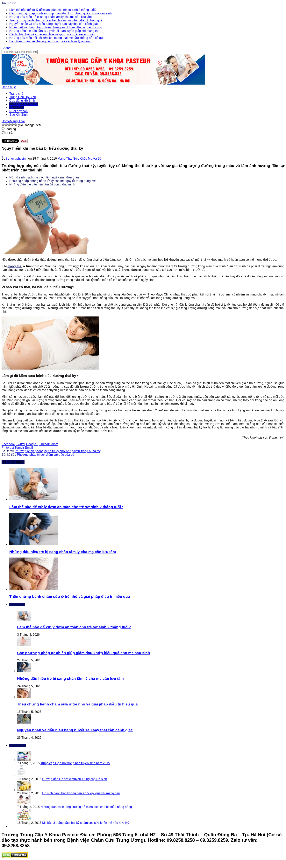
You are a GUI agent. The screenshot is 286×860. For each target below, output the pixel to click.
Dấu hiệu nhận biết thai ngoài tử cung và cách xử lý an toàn (50, 41)
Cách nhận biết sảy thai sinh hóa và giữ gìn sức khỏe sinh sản (52, 34)
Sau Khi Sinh (18, 114)
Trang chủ (16, 93)
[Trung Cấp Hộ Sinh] (103, 83)
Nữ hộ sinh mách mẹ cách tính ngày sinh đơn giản (44, 177)
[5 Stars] (15, 124)
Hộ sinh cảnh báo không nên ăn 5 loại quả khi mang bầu (81, 793)
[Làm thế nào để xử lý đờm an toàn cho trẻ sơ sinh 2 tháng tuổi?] (33, 499)
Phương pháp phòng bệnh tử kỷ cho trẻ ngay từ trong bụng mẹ (52, 181)
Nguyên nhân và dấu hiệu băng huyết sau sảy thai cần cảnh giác (53, 23)
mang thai (14, 266)
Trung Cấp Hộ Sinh (22, 97)
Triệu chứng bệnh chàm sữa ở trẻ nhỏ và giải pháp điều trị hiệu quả (55, 20)
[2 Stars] (6, 124)
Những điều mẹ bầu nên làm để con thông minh (42, 184)
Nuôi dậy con (18, 111)
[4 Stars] (12, 124)
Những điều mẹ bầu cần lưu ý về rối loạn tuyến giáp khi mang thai (54, 30)
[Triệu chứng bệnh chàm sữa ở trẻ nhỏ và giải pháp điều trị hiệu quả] (33, 589)
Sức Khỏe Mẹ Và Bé (23, 104)
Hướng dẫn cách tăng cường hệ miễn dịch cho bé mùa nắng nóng (86, 806)
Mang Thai (16, 107)
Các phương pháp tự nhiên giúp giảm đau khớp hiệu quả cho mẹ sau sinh (60, 13)
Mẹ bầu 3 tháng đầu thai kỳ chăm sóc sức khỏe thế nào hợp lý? (85, 822)
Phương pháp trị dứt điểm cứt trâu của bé (45, 454)
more (54, 444)
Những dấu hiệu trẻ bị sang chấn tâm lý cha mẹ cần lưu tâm (50, 16)
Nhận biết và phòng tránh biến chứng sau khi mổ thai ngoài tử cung (55, 27)
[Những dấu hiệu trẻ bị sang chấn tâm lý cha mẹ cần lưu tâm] (33, 544)
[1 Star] (3, 124)
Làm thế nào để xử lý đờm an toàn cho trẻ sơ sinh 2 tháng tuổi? (53, 9)
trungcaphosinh (16, 158)
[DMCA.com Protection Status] (15, 856)
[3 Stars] (9, 124)
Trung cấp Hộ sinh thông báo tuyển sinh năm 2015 (75, 763)
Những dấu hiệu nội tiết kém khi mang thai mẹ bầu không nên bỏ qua (56, 37)
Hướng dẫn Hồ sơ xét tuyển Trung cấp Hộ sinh (74, 779)
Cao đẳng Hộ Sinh (22, 100)
